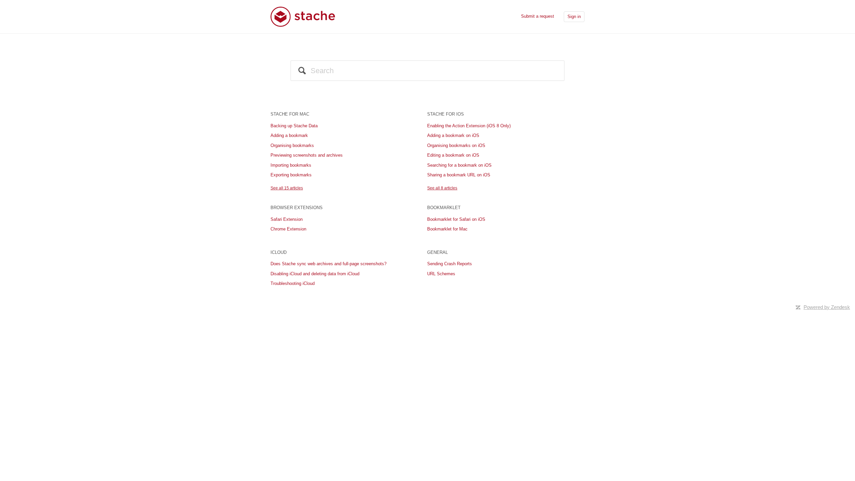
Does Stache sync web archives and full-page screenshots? (328, 263)
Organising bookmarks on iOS (456, 145)
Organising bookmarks (292, 145)
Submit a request (537, 16)
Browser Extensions (297, 207)
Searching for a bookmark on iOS (459, 165)
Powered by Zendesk (827, 307)
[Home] (303, 16)
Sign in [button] (574, 16)
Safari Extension (287, 219)
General (437, 252)
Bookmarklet (444, 207)
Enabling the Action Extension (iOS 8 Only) (469, 125)
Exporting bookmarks (291, 174)
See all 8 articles (442, 188)
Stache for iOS (445, 114)
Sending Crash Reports (449, 263)
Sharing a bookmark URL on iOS (458, 174)
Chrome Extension (288, 228)
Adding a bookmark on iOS (453, 135)
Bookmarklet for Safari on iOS (456, 219)
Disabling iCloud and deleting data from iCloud (315, 273)
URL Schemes (441, 273)
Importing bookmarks (291, 165)
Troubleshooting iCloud (293, 283)
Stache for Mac (290, 114)
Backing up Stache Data (294, 125)
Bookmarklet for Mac (447, 228)
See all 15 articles (287, 188)
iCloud (279, 252)
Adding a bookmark (289, 135)
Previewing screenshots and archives (307, 155)
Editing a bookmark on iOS (453, 155)
